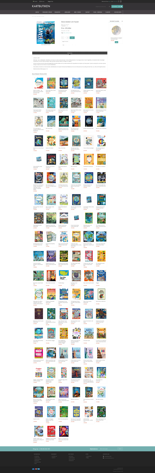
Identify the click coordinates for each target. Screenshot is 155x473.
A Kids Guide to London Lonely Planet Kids (75, 361)
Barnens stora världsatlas (101, 128)
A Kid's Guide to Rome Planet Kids (100, 361)
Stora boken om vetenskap (99, 380)
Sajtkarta (53, 457)
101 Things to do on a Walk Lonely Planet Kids (101, 226)
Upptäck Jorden (36, 419)
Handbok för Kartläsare (88, 166)
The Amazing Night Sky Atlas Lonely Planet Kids (101, 185)
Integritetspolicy (38, 459)
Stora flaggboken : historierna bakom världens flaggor (62, 341)
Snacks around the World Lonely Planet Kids (38, 361)
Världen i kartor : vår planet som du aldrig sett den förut (38, 439)
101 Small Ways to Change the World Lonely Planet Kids (38, 129)
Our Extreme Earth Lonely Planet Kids (75, 129)
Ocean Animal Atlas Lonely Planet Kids (75, 226)
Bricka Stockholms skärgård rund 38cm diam (116, 38)
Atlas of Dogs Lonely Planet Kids (50, 207)
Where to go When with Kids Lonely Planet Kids (50, 361)
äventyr (67, 32)
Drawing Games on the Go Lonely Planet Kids (38, 244)
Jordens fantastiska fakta (88, 128)
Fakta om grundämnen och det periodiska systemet (75, 341)
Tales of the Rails (61, 148)
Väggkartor (57, 12)
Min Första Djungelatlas (63, 419)
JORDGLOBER (67, 12)
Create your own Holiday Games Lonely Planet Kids (76, 186)
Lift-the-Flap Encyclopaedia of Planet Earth (51, 322)
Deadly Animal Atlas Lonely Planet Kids (100, 321)
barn (70, 32)
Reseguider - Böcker (47, 12)
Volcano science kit (75, 399)
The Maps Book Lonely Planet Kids (75, 264)
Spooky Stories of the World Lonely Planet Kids (51, 264)
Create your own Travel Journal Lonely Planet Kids (88, 264)
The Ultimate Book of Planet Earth (100, 148)
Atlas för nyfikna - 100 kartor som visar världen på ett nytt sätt (38, 91)
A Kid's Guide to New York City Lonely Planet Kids (88, 361)
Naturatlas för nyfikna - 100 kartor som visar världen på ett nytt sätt (38, 302)
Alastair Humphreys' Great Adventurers (62, 226)
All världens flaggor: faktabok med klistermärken (50, 381)
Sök (35, 16)
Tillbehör (107, 12)
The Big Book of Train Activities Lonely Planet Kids (63, 302)
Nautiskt (88, 12)
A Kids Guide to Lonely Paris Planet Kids (63, 361)
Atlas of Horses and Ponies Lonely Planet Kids (63, 400)
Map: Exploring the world (88, 282)
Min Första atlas (49, 128)
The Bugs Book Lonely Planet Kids (50, 400)
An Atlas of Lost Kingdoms (74, 283)
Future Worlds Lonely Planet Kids (37, 167)
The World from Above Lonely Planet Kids (75, 380)
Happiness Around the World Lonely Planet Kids (51, 226)
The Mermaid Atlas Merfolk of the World (75, 148)
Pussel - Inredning (97, 12)
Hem (33, 16)
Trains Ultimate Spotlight (88, 148)
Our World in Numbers (100, 166)
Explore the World (49, 148)
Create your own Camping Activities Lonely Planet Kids (76, 245)
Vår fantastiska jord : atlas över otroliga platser (51, 185)
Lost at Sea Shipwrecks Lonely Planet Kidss (100, 244)
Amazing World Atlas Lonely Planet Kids (62, 91)
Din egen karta (117, 12)
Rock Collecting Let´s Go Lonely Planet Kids (101, 419)
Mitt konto (71, 456)
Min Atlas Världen (99, 399)
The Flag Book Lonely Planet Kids (100, 264)
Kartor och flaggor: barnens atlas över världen (49, 420)
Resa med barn (74, 166)
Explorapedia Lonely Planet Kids (37, 226)
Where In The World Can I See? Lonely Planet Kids (63, 439)
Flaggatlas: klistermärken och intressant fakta (51, 439)
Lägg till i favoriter (65, 41)
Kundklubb (37, 456)
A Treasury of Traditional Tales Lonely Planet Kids (101, 341)
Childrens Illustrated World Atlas (50, 302)
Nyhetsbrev (71, 460)
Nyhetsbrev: (94, 449)
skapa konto (115, 1)
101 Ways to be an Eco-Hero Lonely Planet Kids (63, 185)
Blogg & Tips (50, 1)
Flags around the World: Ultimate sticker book (63, 244)
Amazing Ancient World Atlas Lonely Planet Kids (63, 264)
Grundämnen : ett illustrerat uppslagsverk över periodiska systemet (88, 381)
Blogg (87, 457)
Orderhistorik (71, 457)
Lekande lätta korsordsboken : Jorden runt (88, 420)
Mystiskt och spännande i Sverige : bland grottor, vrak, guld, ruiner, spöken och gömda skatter (38, 187)
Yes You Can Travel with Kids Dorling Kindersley (76, 419)
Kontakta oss (54, 456)
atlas (65, 32)
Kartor (37, 12)
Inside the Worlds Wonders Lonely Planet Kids (38, 264)
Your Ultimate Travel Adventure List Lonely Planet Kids (62, 322)
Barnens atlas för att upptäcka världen (87, 185)
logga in (110, 1)
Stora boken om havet (40, 16)
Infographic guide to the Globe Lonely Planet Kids (63, 129)
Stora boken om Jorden (50, 282)
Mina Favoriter (72, 459)
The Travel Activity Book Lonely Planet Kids (50, 110)
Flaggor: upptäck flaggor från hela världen (38, 380)
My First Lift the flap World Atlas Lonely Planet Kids (88, 245)
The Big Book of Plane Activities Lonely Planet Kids (75, 302)
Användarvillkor (38, 462)
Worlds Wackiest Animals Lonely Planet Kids (101, 110)
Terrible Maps (61, 282)
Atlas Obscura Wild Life (100, 301)
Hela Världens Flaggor (50, 340)
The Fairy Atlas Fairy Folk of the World (76, 207)
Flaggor (97, 282)
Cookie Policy (37, 457)
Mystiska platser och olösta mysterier (87, 226)
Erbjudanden (89, 456)
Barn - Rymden (77, 12)
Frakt (36, 463)
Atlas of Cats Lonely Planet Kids (87, 302)
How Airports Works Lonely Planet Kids (37, 110)
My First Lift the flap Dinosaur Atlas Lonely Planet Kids (37, 400)
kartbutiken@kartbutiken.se (109, 458)
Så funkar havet (86, 340)
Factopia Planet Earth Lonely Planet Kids (100, 207)
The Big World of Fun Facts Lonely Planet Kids (76, 91)
